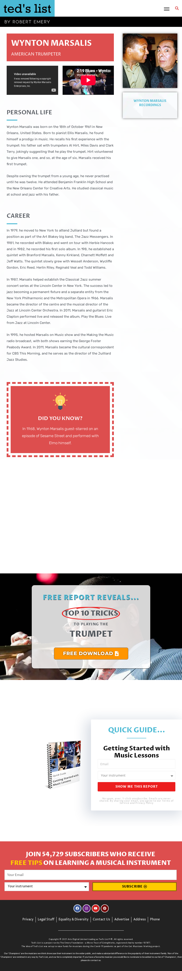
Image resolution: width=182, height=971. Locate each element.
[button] (176, 8)
